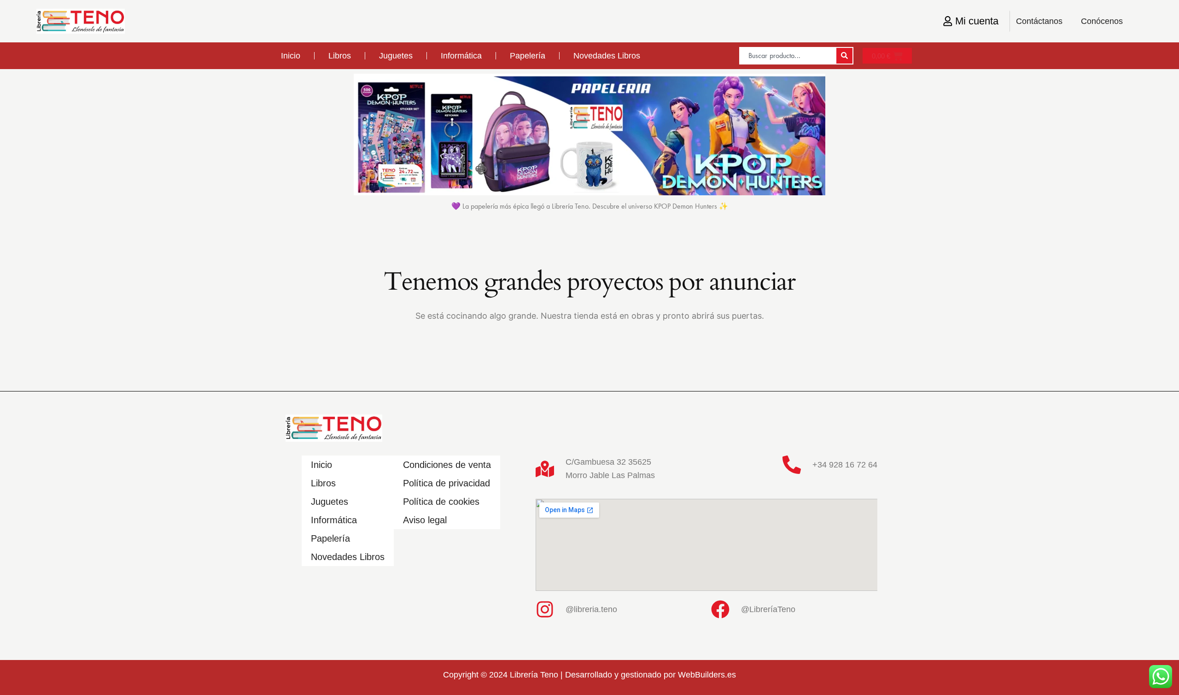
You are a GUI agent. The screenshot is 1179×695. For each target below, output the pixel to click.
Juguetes (396, 55)
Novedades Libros (606, 55)
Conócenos (1102, 21)
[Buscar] (844, 55)
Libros (339, 55)
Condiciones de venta (447, 465)
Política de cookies (441, 501)
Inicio (290, 55)
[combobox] (787, 55)
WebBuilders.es (707, 674)
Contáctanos (1039, 21)
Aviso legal (425, 520)
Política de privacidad (446, 483)
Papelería (527, 55)
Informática (461, 55)
